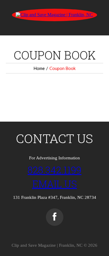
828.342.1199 (54, 169)
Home (39, 68)
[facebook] (54, 217)
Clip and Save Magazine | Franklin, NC (47, 245)
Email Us (54, 183)
